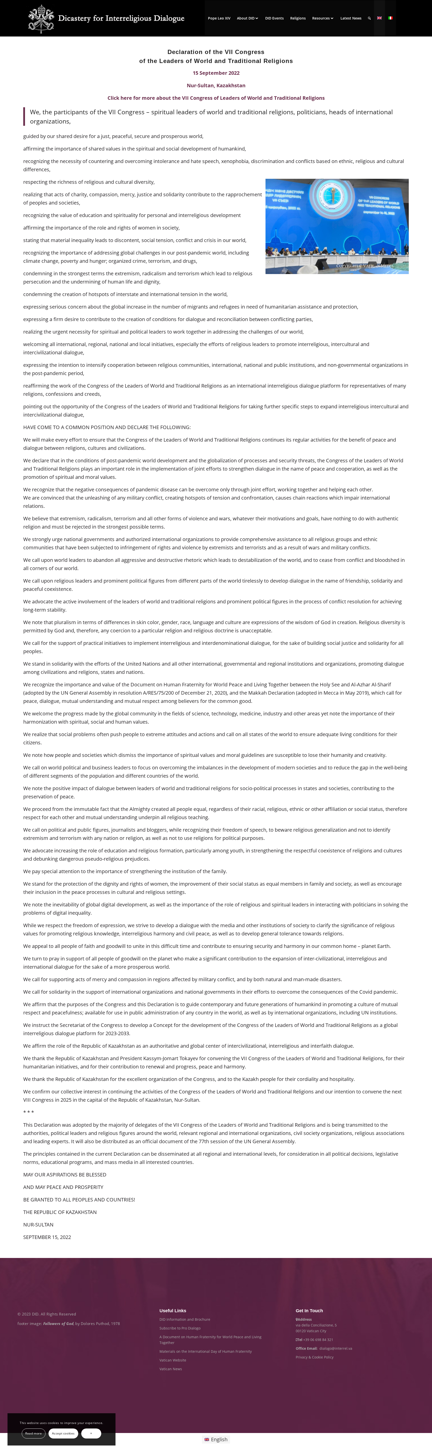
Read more (33, 1433)
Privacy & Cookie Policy (315, 1357)
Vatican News (171, 1368)
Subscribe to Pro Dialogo (180, 1328)
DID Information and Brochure (185, 1319)
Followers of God (58, 1323)
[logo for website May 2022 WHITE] (109, 18)
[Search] (369, 18)
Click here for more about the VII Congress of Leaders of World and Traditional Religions (216, 98)
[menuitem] (219, 18)
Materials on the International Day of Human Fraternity (206, 1351)
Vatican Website (173, 1360)
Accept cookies (63, 1433)
